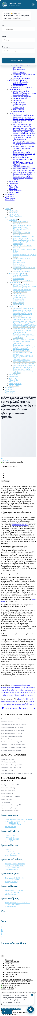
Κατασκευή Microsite (20, 227)
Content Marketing (19, 102)
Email (3, 950)
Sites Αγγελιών (18, 71)
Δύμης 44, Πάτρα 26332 (9, 850)
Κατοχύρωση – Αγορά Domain (23, 87)
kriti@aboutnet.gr (10, 894)
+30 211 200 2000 (14, 823)
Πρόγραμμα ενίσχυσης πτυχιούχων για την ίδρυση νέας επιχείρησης (24, 169)
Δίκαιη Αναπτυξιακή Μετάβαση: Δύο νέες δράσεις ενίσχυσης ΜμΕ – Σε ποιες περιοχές (24, 137)
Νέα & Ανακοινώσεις (12, 969)
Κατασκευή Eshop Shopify (22, 225)
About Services (10, 218)
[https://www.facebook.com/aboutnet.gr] (1, 927)
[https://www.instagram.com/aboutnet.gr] (1, 933)
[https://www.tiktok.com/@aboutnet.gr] (1, 936)
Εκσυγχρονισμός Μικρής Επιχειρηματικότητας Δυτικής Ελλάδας (22, 159)
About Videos (9, 965)
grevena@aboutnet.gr (12, 841)
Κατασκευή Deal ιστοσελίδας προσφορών (13, 744)
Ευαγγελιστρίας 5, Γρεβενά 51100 (11, 836)
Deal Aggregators (19, 69)
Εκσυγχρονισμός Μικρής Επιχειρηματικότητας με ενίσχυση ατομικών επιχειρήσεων (24, 154)
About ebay (13, 189)
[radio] (20, 470)
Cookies (6, 1012)
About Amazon (14, 192)
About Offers (9, 194)
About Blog (5, 460)
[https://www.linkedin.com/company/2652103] (1, 935)
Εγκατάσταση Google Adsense (9, 810)
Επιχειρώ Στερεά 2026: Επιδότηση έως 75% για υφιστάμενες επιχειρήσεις (24, 148)
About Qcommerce (15, 191)
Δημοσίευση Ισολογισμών (22, 78)
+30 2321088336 (14, 904)
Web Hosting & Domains (17, 80)
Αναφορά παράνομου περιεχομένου (16, 972)
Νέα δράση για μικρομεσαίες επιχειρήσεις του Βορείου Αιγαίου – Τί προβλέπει (24, 142)
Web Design (13, 220)
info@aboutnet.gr (10, 827)
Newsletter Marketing (20, 98)
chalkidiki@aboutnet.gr (12, 869)
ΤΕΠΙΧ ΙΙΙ (16, 165)
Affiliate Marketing (19, 104)
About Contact (9, 200)
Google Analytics (18, 106)
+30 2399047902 (14, 867)
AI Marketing (13, 183)
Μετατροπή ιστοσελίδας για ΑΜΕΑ (11, 733)
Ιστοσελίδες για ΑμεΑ (20, 238)
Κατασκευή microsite (7, 722)
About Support (10, 198)
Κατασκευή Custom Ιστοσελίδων (24, 240)
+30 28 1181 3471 (14, 892)
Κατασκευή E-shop (6, 739)
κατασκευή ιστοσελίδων (20, 525)
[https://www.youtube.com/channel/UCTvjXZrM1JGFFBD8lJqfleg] (2, 931)
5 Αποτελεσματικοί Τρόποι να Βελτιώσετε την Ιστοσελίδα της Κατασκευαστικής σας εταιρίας (18, 687)
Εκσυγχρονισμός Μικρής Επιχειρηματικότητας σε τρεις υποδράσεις (22, 177)
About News (13, 212)
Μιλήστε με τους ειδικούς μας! (11, 1009)
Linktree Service (18, 253)
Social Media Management (22, 97)
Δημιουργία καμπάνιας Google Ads (11, 805)
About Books (13, 187)
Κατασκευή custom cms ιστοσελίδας (11, 736)
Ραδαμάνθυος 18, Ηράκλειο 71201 (16, 890)
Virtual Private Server (20, 84)
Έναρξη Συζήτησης (18, 60)
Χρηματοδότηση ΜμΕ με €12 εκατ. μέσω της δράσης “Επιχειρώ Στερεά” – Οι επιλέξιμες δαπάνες (24, 131)
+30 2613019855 (14, 853)
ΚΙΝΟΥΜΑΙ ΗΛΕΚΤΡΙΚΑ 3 (23, 163)
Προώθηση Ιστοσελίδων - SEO (10, 785)
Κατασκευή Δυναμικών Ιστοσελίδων (20, 222)
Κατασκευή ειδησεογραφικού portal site (12, 742)
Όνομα (3, 947)
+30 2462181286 (14, 839)
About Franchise (14, 214)
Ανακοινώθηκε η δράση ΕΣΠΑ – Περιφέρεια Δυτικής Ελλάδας (24, 173)
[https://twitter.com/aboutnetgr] (1, 929)
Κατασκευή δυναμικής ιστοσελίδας (11, 719)
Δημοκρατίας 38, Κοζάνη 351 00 (15, 878)
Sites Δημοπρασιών (19, 73)
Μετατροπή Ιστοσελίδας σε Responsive (12, 730)
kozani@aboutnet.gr (11, 882)
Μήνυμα (3, 954)
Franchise (13, 983)
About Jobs (8, 963)
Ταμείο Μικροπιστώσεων (21, 167)
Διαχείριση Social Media (8, 790)
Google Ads (17, 100)
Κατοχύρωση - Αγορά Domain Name (11, 767)
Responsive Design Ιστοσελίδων (24, 236)
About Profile (13, 210)
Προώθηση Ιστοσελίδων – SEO (23, 91)
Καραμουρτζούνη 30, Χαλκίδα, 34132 (17, 903)
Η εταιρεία (4, 980)
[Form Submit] (2, 956)
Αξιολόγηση (5, 481)
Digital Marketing (15, 89)
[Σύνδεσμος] (2, 458)
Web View (12, 185)
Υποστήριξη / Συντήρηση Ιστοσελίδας (12, 727)
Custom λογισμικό (15, 980)
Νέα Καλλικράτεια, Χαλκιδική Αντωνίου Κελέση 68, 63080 (15, 864)
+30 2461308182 (14, 880)
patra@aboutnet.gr (11, 855)
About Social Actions (12, 962)
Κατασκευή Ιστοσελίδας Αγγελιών (11, 750)
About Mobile (13, 181)
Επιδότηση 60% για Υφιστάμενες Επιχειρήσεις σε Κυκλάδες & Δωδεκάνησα (24, 120)
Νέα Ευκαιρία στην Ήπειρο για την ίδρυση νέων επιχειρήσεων (24, 116)
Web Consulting (18, 109)
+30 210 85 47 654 (14, 825)
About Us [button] (8, 209)
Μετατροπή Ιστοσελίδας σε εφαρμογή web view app (16, 773)
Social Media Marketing (21, 95)
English (27, 983)
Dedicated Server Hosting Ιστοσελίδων (12, 765)
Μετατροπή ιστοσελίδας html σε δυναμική (13, 724)
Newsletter (20, 983)
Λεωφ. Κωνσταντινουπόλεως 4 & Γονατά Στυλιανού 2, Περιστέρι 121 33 (18, 820)
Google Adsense (18, 108)
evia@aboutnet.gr (10, 906)
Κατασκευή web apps (7, 770)
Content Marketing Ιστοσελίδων (10, 796)
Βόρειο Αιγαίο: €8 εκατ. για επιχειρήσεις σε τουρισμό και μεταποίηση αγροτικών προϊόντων (24, 126)
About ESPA (13, 113)
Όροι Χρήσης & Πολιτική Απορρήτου (17, 967)
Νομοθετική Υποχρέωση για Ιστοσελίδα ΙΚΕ (22, 246)
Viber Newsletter (18, 111)
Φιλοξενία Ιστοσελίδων (21, 82)
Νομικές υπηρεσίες (12, 981)
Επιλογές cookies (10, 976)
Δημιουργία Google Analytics (9, 808)
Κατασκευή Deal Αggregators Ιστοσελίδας (13, 747)
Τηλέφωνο (4, 952)
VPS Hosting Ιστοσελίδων (8, 762)
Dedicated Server (18, 85)
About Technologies (15, 216)
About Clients (9, 196)
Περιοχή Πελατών (11, 974)
